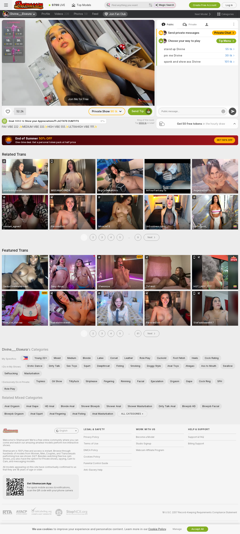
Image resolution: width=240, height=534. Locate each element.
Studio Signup (143, 443)
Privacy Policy (91, 437)
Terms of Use (91, 443)
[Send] (232, 111)
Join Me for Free (78, 99)
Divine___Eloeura (15, 349)
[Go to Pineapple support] (59, 512)
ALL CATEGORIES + (132, 413)
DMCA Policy (91, 450)
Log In (229, 5)
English (64, 430)
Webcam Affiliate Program (150, 450)
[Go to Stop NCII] (77, 512)
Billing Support (196, 443)
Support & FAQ (196, 437)
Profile (45, 14)
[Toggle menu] (6, 5)
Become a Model (145, 437)
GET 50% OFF (224, 140)
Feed (95, 14)
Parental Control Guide (96, 463)
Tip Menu (225, 40)
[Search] (150, 5)
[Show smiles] (223, 111)
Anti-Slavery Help (93, 470)
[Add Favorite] (8, 111)
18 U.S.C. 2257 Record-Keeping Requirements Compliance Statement (199, 512)
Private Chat (222, 32)
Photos (81, 14)
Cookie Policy (157, 529)
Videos (61, 14)
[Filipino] (25, 358)
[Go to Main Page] (28, 5)
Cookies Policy (92, 456)
